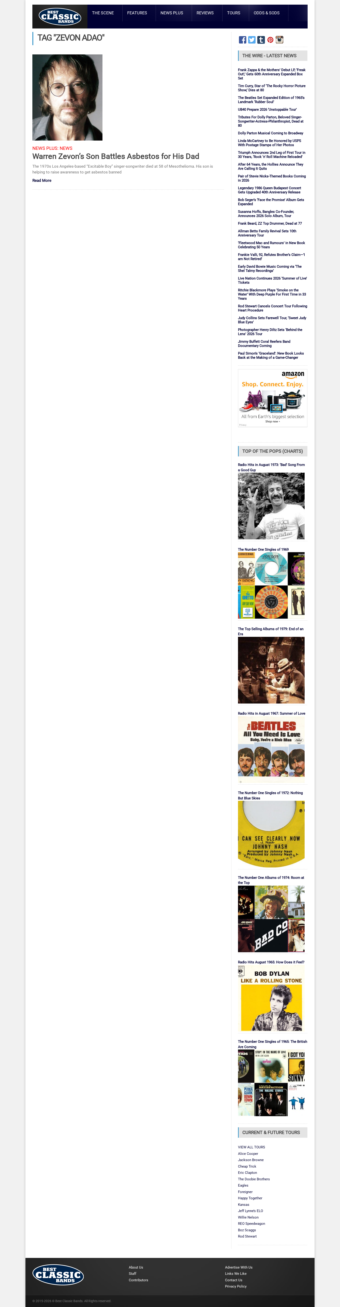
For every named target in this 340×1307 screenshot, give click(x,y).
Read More (41, 181)
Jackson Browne (251, 1160)
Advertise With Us (239, 1267)
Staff (132, 1274)
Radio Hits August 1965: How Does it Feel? (271, 962)
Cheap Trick (247, 1166)
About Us (136, 1267)
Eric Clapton (247, 1173)
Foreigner (245, 1192)
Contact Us (233, 1280)
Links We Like (236, 1274)
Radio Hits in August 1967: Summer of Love (271, 713)
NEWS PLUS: (45, 148)
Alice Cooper (248, 1154)
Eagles (243, 1185)
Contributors (138, 1280)
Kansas (243, 1205)
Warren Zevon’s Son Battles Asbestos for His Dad (115, 156)
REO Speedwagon (251, 1224)
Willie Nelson (248, 1217)
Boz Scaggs (247, 1230)
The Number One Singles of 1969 (263, 549)
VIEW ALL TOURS (251, 1147)
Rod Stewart (247, 1236)
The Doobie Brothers (254, 1179)
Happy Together (250, 1198)
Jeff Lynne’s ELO (250, 1211)
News (66, 148)
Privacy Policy (236, 1286)
